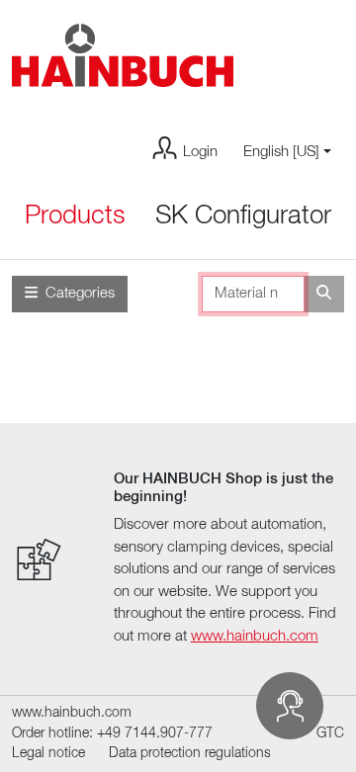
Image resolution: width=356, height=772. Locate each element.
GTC (330, 734)
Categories (80, 293)
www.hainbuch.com (254, 636)
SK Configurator (243, 216)
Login (200, 151)
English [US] (281, 151)
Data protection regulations (190, 753)
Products (75, 216)
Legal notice (48, 753)
